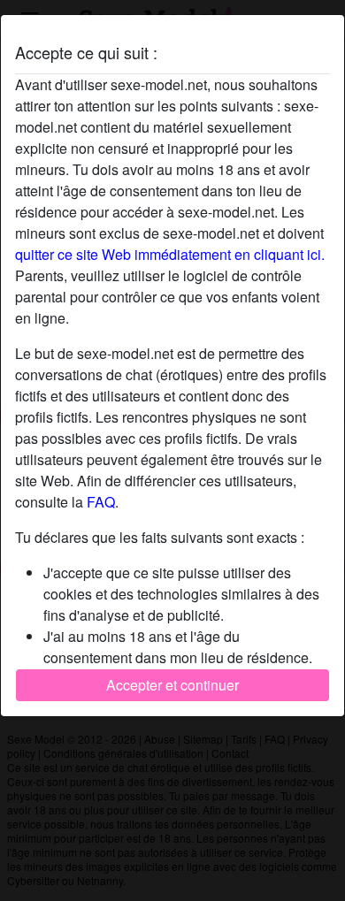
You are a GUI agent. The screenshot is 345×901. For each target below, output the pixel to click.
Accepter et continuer (172, 685)
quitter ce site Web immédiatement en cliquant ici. (170, 254)
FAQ (101, 502)
